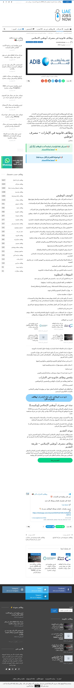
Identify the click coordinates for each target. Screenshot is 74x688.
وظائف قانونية (19, 235)
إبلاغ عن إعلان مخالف (18, 679)
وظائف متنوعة (19, 215)
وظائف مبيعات (19, 200)
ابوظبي (35, 42)
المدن (39, 29)
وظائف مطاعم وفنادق (17, 247)
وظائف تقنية (20, 208)
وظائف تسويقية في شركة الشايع (63, 537)
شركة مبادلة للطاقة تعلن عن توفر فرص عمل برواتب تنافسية (57, 325)
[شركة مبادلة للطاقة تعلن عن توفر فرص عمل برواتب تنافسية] (68, 326)
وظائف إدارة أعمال (35, 554)
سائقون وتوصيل (18, 251)
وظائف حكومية (19, 211)
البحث (71, 607)
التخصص (29, 29)
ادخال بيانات (20, 259)
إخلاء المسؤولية (30, 679)
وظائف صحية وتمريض (17, 223)
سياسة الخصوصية (50, 679)
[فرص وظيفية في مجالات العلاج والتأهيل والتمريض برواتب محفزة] (43, 326)
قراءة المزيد (29, 686)
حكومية (66, 29)
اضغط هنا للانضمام (48, 149)
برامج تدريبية (19, 267)
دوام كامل (40, 42)
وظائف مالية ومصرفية (17, 196)
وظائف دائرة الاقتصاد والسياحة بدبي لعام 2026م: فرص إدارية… (57, 625)
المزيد (14, 29)
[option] (12, 94)
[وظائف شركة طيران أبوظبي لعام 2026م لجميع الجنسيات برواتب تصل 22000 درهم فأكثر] (68, 647)
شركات (58, 29)
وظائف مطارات (19, 271)
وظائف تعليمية (19, 219)
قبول (37, 686)
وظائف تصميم (19, 243)
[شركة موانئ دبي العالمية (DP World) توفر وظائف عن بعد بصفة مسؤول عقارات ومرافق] (68, 658)
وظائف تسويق (19, 204)
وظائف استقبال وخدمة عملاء (15, 188)
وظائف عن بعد (48, 29)
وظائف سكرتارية (18, 239)
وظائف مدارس (19, 263)
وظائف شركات (29, 42)
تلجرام (20, 29)
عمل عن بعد (19, 231)
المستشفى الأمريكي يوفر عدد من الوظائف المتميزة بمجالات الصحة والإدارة (12, 67)
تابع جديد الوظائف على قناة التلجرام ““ (49, 398)
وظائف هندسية (19, 192)
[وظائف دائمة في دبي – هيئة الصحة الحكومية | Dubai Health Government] (68, 636)
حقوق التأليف (40, 679)
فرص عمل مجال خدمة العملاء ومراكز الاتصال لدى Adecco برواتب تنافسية (12, 136)
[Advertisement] (49, 98)
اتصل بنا (59, 679)
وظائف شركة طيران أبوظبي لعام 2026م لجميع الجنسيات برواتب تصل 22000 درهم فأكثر (38, 2)
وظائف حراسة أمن (18, 255)
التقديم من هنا (55, 460)
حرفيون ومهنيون (18, 227)
